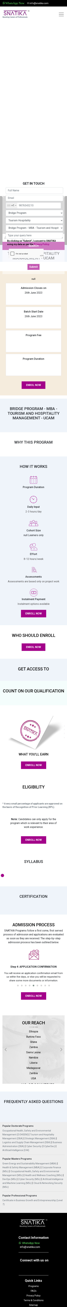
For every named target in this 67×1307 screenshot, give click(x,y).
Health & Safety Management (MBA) (21, 1167)
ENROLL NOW (33, 613)
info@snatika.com (38, 3)
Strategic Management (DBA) (40, 1138)
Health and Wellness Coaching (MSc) (44, 1175)
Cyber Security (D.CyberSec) (41, 1146)
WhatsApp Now (30, 1243)
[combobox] (11, 205)
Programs (33, 1286)
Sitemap (33, 1305)
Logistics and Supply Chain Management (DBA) (26, 1142)
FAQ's (33, 1291)
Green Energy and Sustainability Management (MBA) (29, 1163)
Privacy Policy (41, 244)
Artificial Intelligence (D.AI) (15, 1150)
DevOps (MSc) (10, 1179)
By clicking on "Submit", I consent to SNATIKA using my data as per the (31, 243)
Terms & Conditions (34, 1300)
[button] (18, 985)
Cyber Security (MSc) (30, 1179)
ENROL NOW (33, 385)
